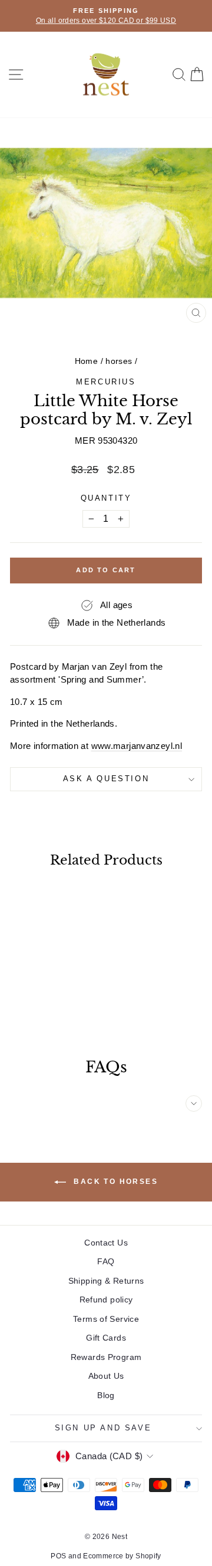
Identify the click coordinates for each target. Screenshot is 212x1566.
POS (58, 1556)
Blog (106, 1395)
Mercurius (105, 381)
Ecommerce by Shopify (122, 1556)
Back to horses (114, 1181)
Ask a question (106, 778)
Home (86, 361)
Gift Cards (106, 1337)
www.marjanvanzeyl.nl (137, 746)
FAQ (105, 1261)
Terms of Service (106, 1319)
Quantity (106, 498)
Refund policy (106, 1299)
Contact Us (106, 1242)
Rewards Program (106, 1357)
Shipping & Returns (106, 1280)
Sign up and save (103, 1427)
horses (118, 361)
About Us (106, 1376)
